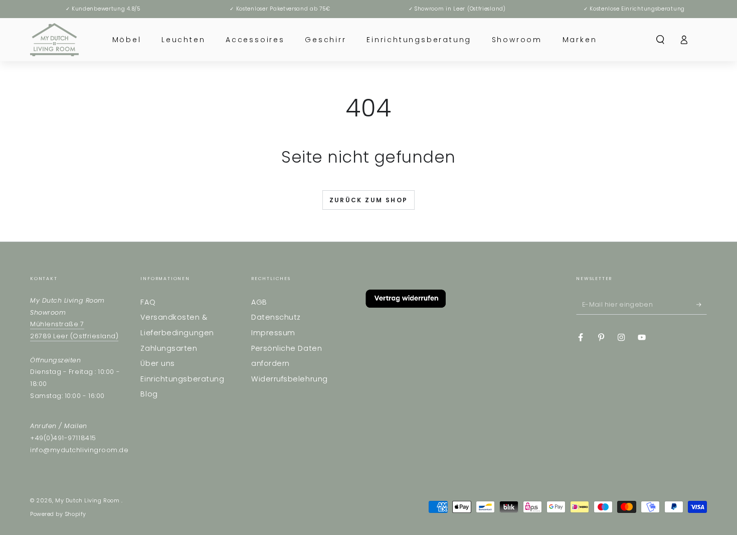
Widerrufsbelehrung (289, 379)
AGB (259, 302)
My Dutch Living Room (88, 500)
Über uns (157, 363)
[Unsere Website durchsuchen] (660, 40)
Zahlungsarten (168, 348)
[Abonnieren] (701, 305)
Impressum (273, 333)
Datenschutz (276, 317)
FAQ (147, 302)
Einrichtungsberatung (182, 379)
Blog (148, 394)
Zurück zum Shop (368, 200)
